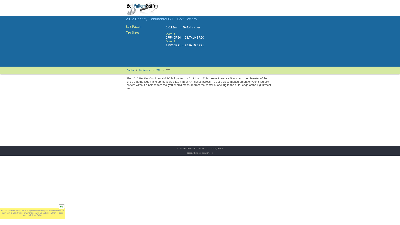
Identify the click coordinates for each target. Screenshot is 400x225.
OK (61, 207)
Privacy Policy (217, 149)
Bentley (130, 70)
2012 (157, 70)
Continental (144, 70)
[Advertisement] (248, 43)
